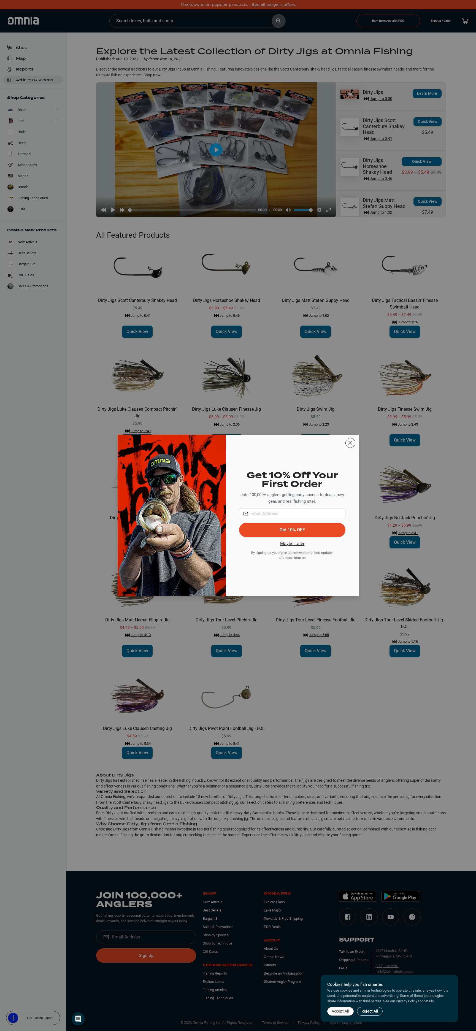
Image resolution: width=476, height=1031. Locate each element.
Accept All (340, 1011)
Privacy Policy (406, 1001)
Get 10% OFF (292, 529)
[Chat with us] (78, 1018)
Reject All (369, 1011)
